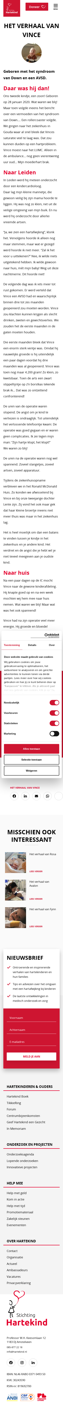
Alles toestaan (31, 748)
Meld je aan (31, 1056)
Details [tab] (32, 644)
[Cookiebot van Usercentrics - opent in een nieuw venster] (45, 635)
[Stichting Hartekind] (27, 1311)
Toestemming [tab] (12, 644)
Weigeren (31, 770)
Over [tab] (52, 644)
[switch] (54, 713)
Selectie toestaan (31, 759)
